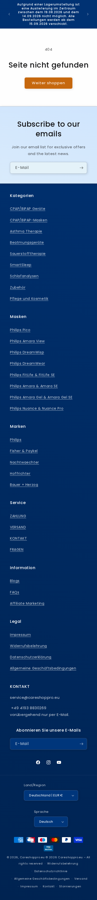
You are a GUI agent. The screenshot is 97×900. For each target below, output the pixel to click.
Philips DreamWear (27, 363)
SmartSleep (21, 264)
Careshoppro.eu (32, 857)
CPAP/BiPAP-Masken (28, 220)
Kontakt (49, 886)
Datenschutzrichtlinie (51, 871)
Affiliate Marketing (27, 603)
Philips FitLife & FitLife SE (32, 374)
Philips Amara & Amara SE (34, 386)
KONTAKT (18, 538)
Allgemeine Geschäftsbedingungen (43, 668)
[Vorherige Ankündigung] (9, 14)
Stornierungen (70, 886)
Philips (15, 439)
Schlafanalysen (24, 276)
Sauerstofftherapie (28, 253)
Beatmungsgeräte (27, 242)
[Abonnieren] (81, 168)
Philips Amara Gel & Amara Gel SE (41, 397)
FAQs (14, 592)
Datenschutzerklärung (30, 657)
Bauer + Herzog (24, 484)
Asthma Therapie (26, 231)
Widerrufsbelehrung (28, 645)
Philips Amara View (27, 341)
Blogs (15, 580)
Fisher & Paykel (24, 450)
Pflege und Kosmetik (29, 298)
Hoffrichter (20, 473)
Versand (81, 879)
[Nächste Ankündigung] (87, 14)
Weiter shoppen (48, 82)
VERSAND (18, 527)
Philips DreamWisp (27, 352)
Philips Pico (20, 329)
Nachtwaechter (24, 462)
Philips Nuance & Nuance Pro (36, 408)
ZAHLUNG (18, 515)
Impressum (20, 634)
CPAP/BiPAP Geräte (27, 208)
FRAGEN (17, 549)
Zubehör (17, 287)
